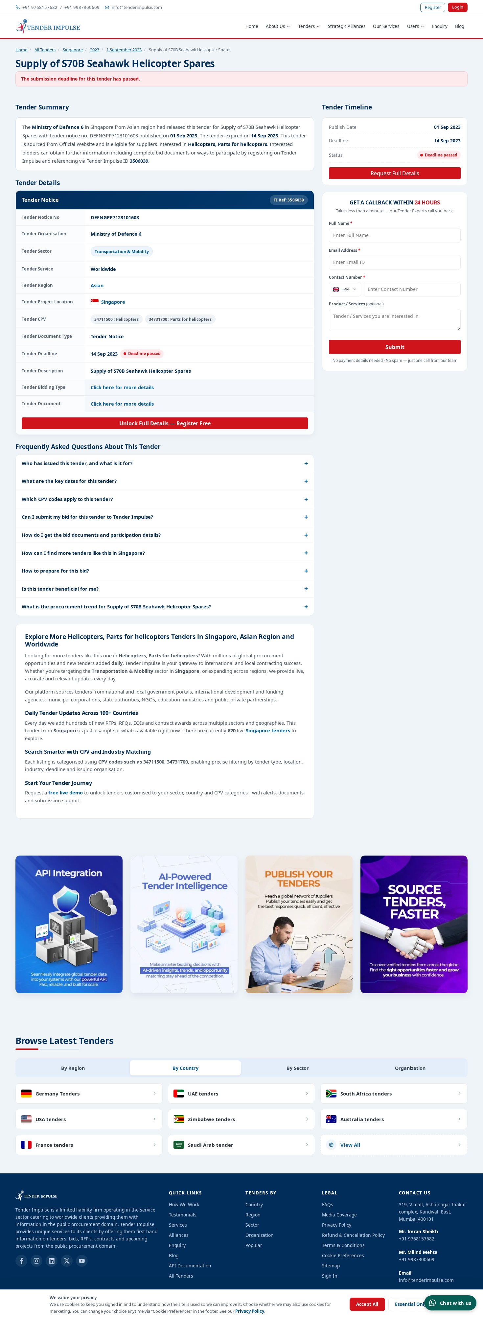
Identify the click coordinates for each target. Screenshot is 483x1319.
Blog (459, 26)
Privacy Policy (249, 1311)
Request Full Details (395, 173)
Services (178, 1225)
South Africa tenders (366, 1093)
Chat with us (455, 1303)
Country (254, 1204)
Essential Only (411, 1304)
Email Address (344, 250)
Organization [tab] (410, 1068)
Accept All (367, 1304)
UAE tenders (203, 1093)
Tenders (306, 26)
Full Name (341, 223)
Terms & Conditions (343, 1245)
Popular (253, 1245)
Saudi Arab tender (210, 1145)
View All (350, 1145)
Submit (394, 347)
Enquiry (440, 26)
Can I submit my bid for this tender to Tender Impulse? (87, 516)
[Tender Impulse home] (48, 26)
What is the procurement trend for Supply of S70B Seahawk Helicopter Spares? (116, 606)
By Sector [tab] (298, 1068)
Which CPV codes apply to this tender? (67, 499)
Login (457, 7)
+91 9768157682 (40, 7)
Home (251, 26)
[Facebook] (21, 1261)
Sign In (329, 1276)
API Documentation (190, 1265)
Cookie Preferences (343, 1255)
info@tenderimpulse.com (137, 7)
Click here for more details (122, 387)
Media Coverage (339, 1215)
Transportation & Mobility (122, 251)
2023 (94, 50)
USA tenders (50, 1119)
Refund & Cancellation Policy (353, 1235)
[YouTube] (82, 1261)
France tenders (54, 1145)
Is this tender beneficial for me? (60, 588)
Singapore (73, 50)
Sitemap (331, 1265)
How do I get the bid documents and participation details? (91, 534)
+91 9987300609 (82, 7)
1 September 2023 (124, 50)
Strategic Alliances (346, 26)
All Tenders (45, 50)
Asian (97, 285)
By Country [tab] (185, 1068)
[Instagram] (36, 1261)
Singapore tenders (268, 730)
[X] (67, 1261)
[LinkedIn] (52, 1261)
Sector (252, 1225)
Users (413, 26)
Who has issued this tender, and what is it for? (77, 463)
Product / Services (356, 304)
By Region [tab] (73, 1068)
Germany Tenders (57, 1093)
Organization (259, 1235)
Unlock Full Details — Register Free (165, 423)
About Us (275, 26)
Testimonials (182, 1215)
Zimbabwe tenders (211, 1119)
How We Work (184, 1204)
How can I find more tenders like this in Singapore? (83, 553)
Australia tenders (362, 1119)
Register (433, 7)
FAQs (327, 1204)
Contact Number (347, 277)
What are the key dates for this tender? (69, 481)
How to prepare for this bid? (55, 570)
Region (253, 1215)
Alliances (179, 1235)
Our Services (386, 26)
